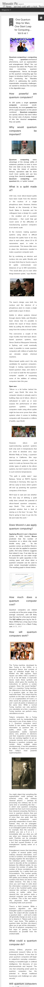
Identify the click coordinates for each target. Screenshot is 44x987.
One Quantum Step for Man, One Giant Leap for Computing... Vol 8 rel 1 (23, 26)
